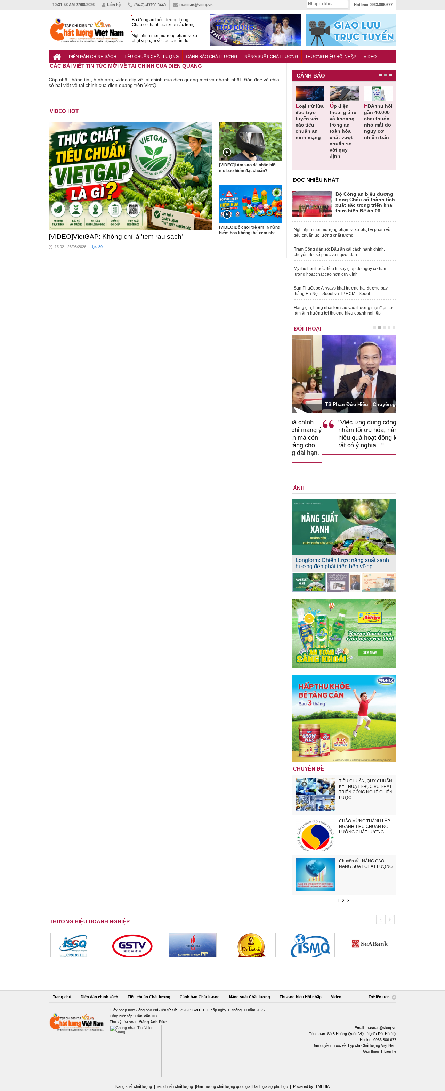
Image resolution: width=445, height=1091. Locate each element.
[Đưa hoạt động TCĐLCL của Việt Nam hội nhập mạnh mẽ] (379, 582)
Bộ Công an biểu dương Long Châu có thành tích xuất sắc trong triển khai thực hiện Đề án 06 (163, 22)
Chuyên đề (308, 769)
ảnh (299, 488)
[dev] (133, 945)
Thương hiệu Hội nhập (330, 56)
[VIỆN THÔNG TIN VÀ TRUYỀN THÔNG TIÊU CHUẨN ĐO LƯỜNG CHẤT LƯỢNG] (252, 945)
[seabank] (311, 945)
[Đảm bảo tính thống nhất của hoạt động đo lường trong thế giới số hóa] (344, 582)
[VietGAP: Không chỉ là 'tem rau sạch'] (130, 176)
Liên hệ (114, 4)
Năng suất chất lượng (133, 1086)
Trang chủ (62, 997)
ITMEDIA (322, 1086)
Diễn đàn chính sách (92, 56)
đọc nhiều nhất (316, 180)
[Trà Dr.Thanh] (193, 945)
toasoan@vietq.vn (196, 4)
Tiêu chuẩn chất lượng (174, 1086)
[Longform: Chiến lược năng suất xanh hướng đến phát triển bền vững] (309, 582)
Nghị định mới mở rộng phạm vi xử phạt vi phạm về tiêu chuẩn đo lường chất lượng (164, 38)
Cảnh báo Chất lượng (211, 56)
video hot (64, 111)
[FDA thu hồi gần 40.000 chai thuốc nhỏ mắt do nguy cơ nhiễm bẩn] (378, 93)
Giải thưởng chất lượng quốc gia (223, 1086)
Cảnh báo (311, 76)
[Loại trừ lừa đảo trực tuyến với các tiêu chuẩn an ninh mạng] (310, 93)
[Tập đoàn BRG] (370, 945)
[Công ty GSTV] (74, 945)
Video (370, 56)
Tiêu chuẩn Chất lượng (151, 56)
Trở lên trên (380, 997)
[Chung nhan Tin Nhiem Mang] (222, 1042)
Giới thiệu (371, 1051)
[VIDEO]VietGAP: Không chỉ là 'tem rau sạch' (116, 236)
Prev (380, 919)
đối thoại (307, 329)
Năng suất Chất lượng (271, 56)
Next (390, 919)
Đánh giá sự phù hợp (270, 1086)
